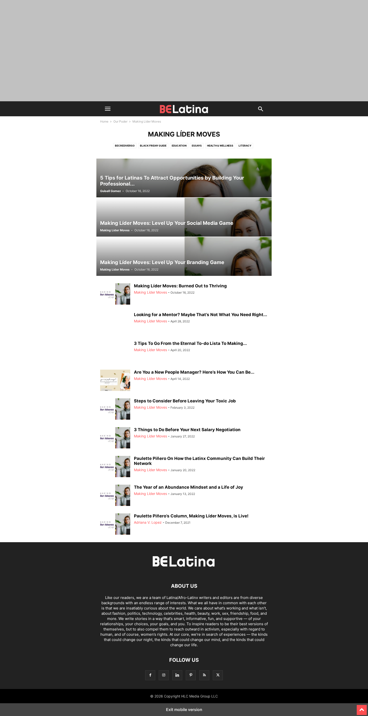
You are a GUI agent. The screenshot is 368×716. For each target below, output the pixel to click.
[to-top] (362, 707)
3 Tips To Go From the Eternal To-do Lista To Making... (190, 343)
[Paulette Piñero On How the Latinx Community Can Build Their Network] (115, 467)
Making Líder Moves (115, 230)
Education (179, 145)
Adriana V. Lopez (148, 522)
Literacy (245, 145)
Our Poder (120, 121)
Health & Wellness (220, 145)
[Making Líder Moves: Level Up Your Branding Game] (184, 256)
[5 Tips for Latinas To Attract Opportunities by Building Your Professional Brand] (184, 178)
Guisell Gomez (110, 191)
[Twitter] (218, 675)
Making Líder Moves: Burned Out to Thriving (180, 285)
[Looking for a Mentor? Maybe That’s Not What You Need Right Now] (115, 323)
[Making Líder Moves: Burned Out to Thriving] (115, 294)
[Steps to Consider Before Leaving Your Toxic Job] (115, 409)
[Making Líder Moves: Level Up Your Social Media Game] (184, 217)
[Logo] (184, 570)
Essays (197, 145)
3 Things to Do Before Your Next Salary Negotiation (187, 429)
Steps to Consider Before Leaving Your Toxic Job (185, 400)
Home (104, 121)
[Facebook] (150, 675)
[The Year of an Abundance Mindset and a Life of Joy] (115, 496)
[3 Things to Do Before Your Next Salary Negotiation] (115, 438)
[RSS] (204, 675)
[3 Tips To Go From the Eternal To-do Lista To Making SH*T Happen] (115, 352)
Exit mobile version (184, 709)
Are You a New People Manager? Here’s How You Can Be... (194, 372)
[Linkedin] (177, 675)
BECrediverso (125, 145)
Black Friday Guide (153, 145)
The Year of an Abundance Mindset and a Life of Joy (188, 487)
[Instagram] (164, 675)
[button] (107, 108)
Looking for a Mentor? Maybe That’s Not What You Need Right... (200, 314)
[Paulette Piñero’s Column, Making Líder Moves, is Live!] (115, 524)
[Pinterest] (191, 675)
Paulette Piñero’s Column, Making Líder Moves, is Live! (191, 515)
